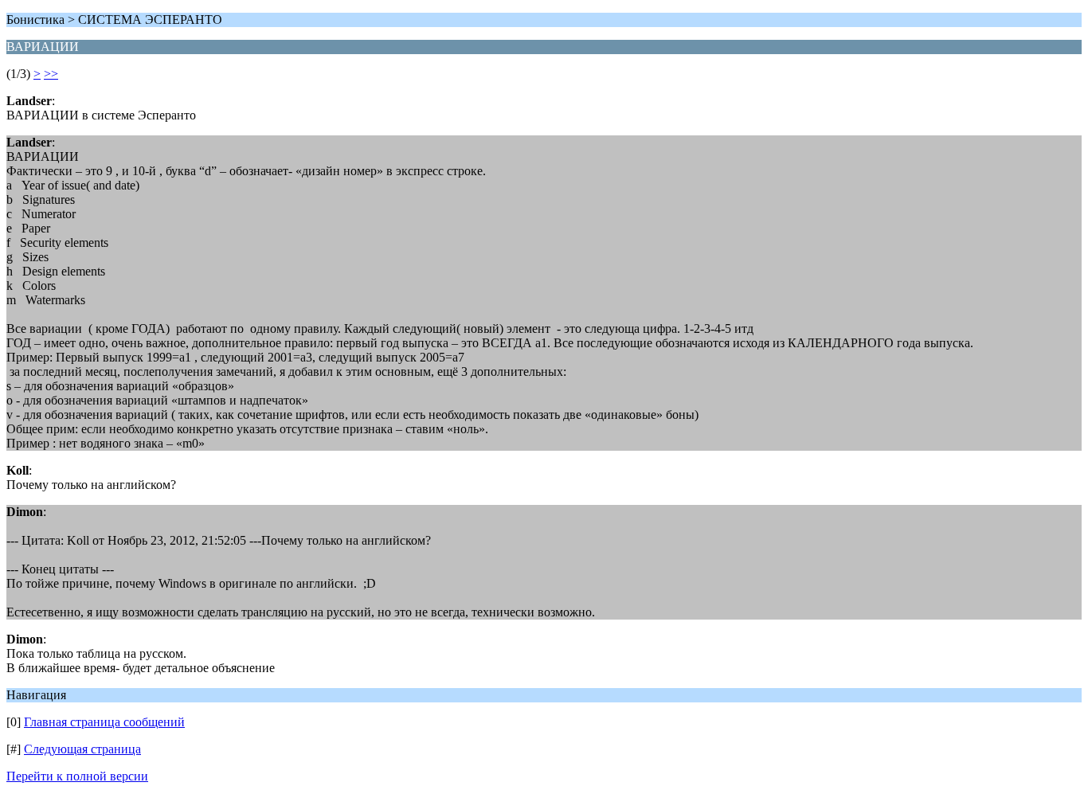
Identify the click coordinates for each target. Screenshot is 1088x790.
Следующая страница (82, 749)
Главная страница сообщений (104, 722)
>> (51, 73)
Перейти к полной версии (77, 776)
